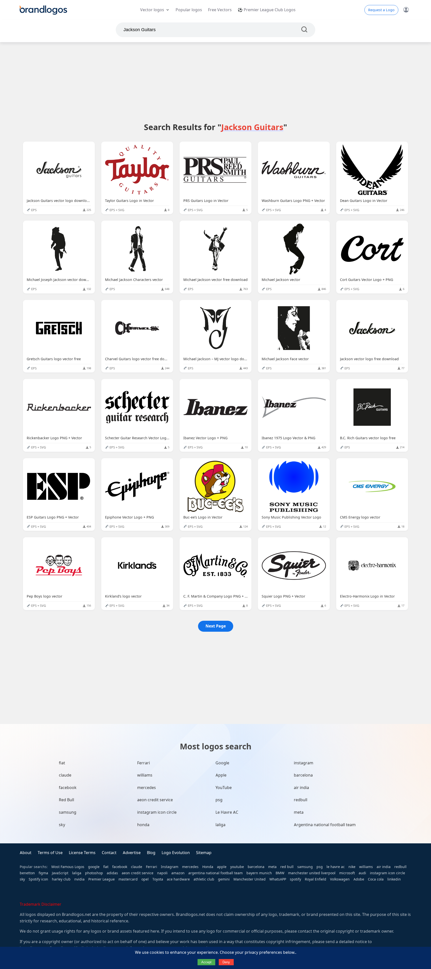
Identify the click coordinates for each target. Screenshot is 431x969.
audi (362, 873)
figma (43, 873)
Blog (151, 852)
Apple (221, 775)
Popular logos (189, 9)
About (25, 852)
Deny (226, 962)
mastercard (128, 879)
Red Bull (66, 799)
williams (144, 775)
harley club (61, 879)
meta (299, 812)
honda (143, 824)
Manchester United (249, 879)
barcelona (303, 775)
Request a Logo (381, 10)
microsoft (347, 873)
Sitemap (204, 852)
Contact (109, 852)
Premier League (101, 879)
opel (145, 879)
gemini (224, 879)
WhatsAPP (277, 879)
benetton (27, 873)
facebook (68, 787)
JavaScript (60, 873)
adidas (112, 873)
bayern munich (259, 873)
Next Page (216, 626)
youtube (237, 867)
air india (301, 787)
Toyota (157, 879)
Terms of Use (50, 852)
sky (62, 824)
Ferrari (143, 763)
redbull (300, 799)
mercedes (146, 787)
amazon (178, 873)
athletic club (204, 879)
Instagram (169, 867)
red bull (287, 867)
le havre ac (335, 867)
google (94, 867)
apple (221, 867)
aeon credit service (155, 799)
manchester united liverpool (311, 873)
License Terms (82, 852)
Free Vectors (220, 9)
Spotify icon (38, 879)
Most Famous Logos (67, 867)
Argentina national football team (325, 824)
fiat (62, 763)
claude (65, 775)
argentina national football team (215, 873)
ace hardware (178, 879)
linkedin (394, 879)
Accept (206, 962)
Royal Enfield (315, 879)
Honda (207, 867)
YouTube (224, 787)
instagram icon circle (157, 812)
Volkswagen (340, 879)
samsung (67, 812)
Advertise (132, 852)
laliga (220, 824)
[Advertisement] (215, 82)
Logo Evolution (176, 852)
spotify (295, 879)
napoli (162, 873)
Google (222, 763)
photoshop (94, 873)
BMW (280, 873)
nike (351, 867)
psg (219, 799)
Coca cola (376, 879)
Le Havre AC (227, 812)
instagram (303, 763)
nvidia (79, 879)
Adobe (358, 879)
